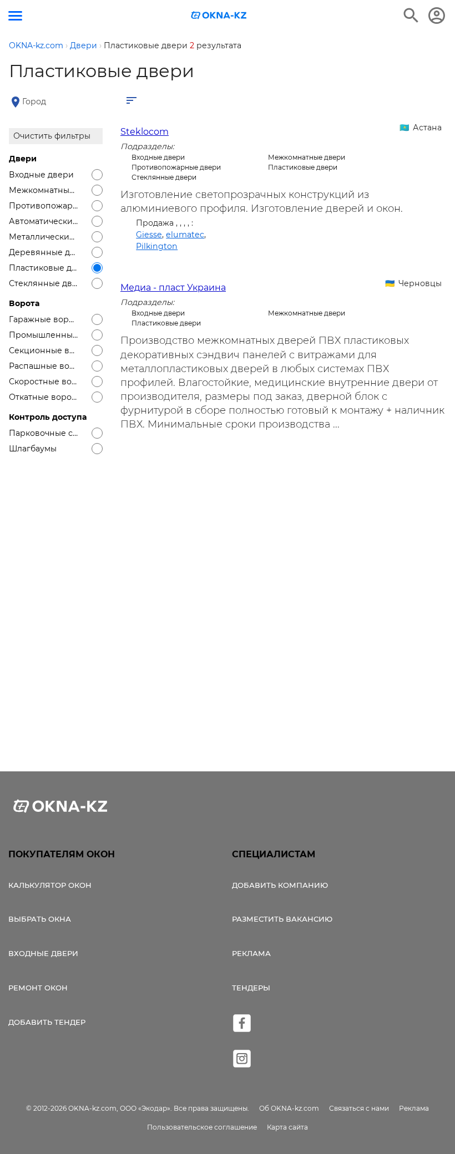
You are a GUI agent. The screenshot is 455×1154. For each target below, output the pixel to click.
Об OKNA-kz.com (289, 1108)
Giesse (149, 235)
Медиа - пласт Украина (173, 287)
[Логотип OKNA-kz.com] (219, 15)
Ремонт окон (38, 987)
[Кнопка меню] (15, 16)
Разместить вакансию (282, 918)
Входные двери (43, 953)
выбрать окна (39, 918)
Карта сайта (287, 1127)
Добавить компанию (280, 885)
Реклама (251, 953)
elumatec (185, 235)
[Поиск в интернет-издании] (411, 16)
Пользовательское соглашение (202, 1127)
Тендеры (251, 987)
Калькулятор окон (50, 885)
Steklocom (144, 131)
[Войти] (437, 16)
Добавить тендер (46, 1022)
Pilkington (157, 246)
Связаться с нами (359, 1108)
